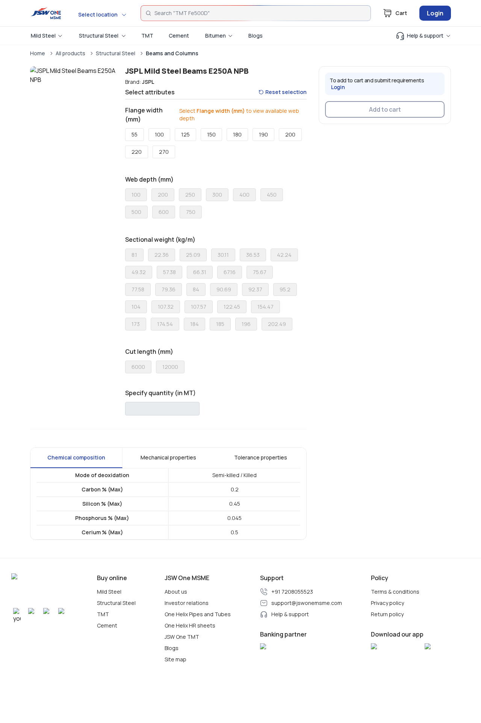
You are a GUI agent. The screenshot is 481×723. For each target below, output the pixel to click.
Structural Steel (115, 53)
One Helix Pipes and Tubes (198, 614)
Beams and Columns (172, 53)
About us (176, 591)
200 (290, 134)
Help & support (290, 614)
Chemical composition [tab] (76, 457)
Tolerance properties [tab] (260, 457)
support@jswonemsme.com (306, 603)
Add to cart (385, 109)
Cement (107, 625)
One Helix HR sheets (190, 625)
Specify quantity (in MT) (160, 393)
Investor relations (187, 603)
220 (137, 151)
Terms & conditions (395, 591)
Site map (175, 659)
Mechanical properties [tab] (168, 457)
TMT (103, 614)
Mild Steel (109, 591)
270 (164, 151)
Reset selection (286, 91)
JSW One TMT (182, 637)
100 (159, 134)
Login (435, 13)
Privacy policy (387, 603)
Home (37, 53)
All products (70, 53)
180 (237, 134)
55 (135, 134)
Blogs (171, 648)
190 (263, 134)
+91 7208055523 (292, 591)
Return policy (387, 614)
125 (185, 134)
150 (211, 134)
